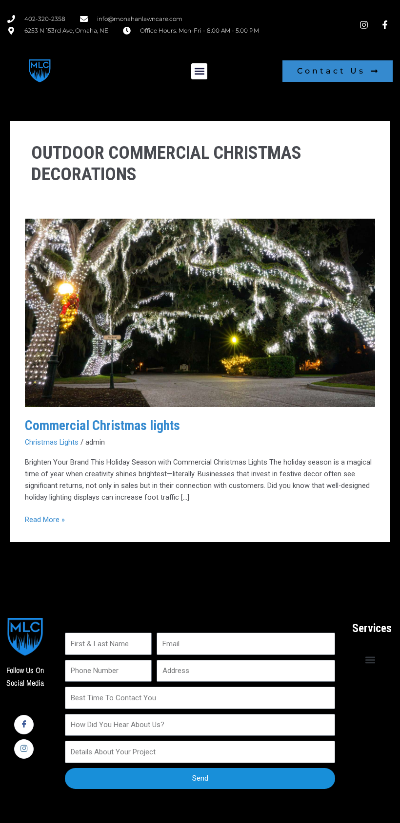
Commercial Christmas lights (102, 425)
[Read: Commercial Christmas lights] (200, 312)
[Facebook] (24, 724)
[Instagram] (24, 749)
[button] (199, 71)
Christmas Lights (52, 442)
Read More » (45, 519)
